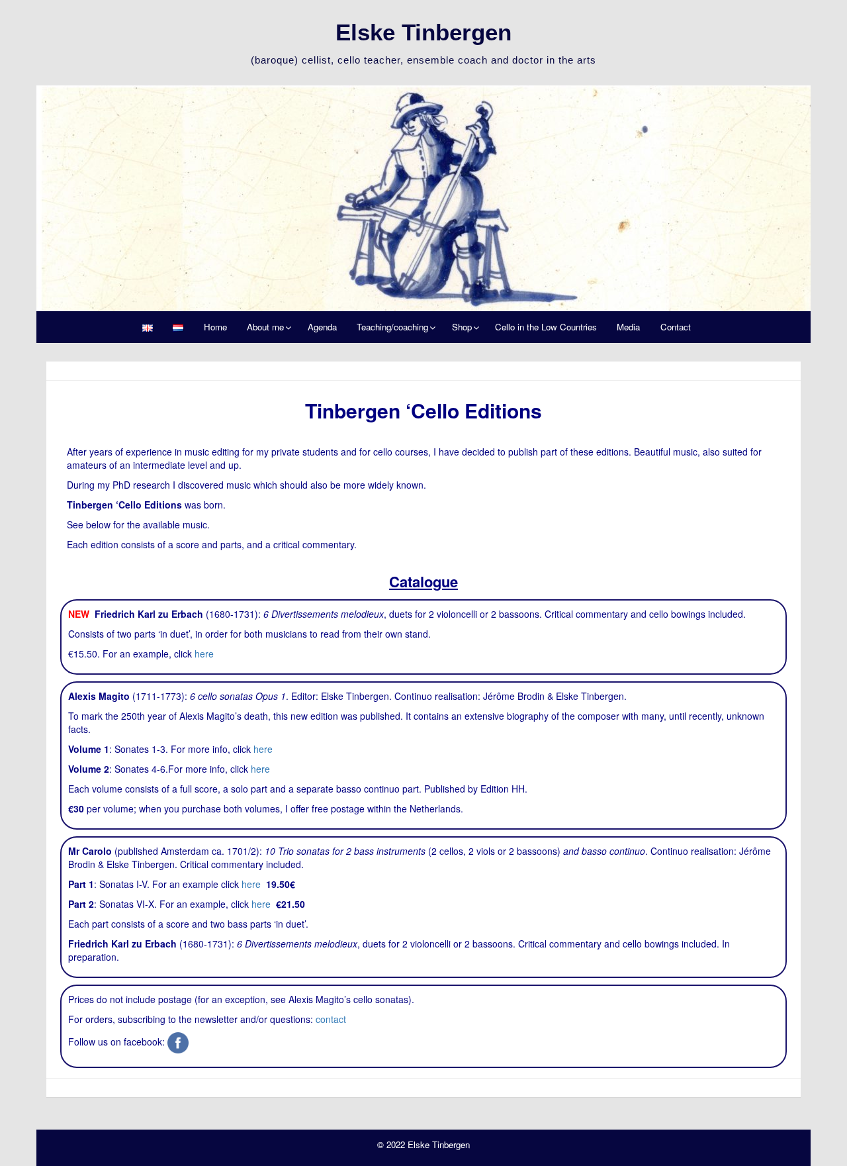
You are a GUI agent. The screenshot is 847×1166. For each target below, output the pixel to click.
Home (215, 326)
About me (265, 326)
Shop (462, 326)
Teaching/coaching (392, 326)
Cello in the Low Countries (546, 326)
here (204, 653)
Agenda (322, 326)
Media (628, 326)
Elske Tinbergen (423, 32)
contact (331, 1019)
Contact (675, 326)
